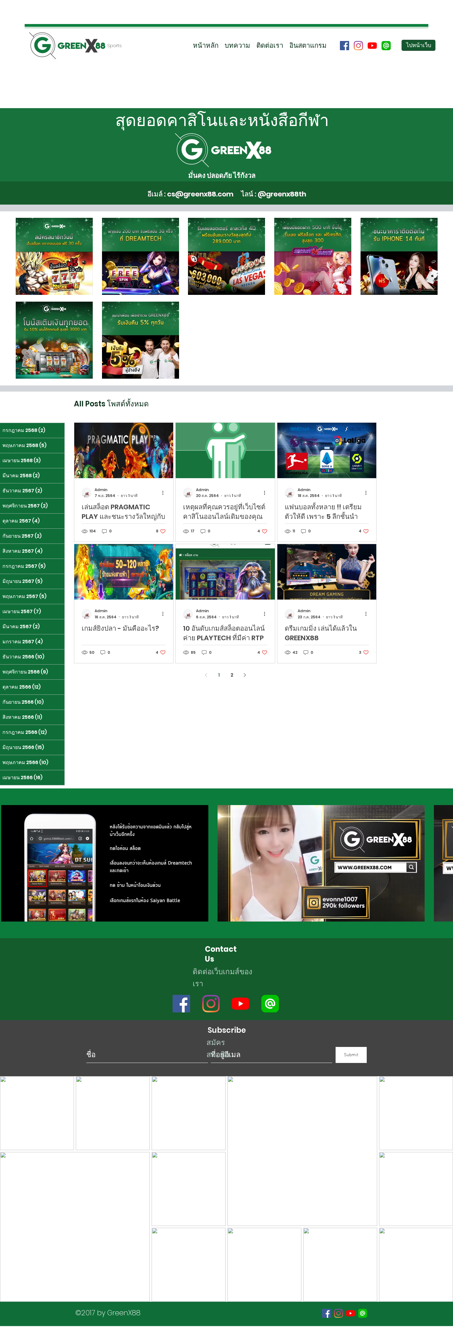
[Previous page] (205, 675)
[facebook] (344, 45)
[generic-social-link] (386, 45)
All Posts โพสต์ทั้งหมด (111, 404)
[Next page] (244, 675)
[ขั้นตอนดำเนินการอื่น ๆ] (165, 492)
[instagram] (358, 45)
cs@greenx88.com (200, 194)
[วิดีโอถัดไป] (444, 862)
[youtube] (372, 45)
